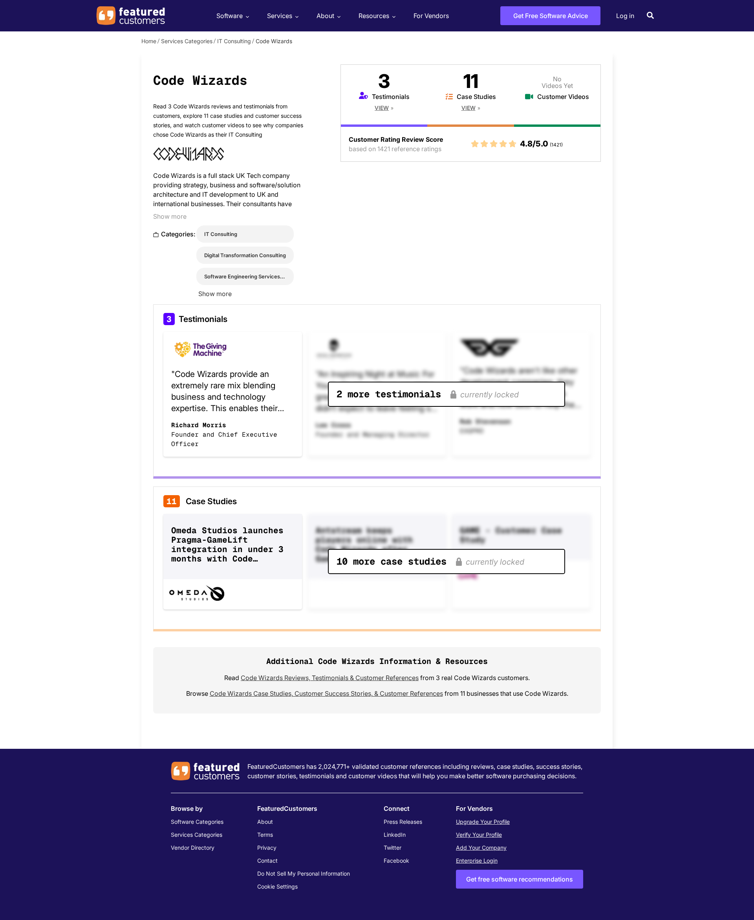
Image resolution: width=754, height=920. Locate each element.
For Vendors (431, 16)
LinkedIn (395, 834)
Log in (625, 16)
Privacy (266, 847)
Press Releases (403, 821)
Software (229, 16)
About (325, 16)
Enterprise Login (477, 860)
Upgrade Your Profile (483, 821)
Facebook (396, 860)
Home (148, 41)
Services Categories (186, 41)
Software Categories (197, 821)
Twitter (392, 847)
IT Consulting (234, 41)
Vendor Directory (192, 847)
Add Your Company (481, 847)
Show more (170, 216)
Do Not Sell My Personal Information (303, 873)
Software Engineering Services (242, 276)
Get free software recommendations (519, 879)
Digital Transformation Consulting (245, 255)
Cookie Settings (277, 886)
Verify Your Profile (479, 834)
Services (279, 16)
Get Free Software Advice (550, 16)
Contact (267, 860)
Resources (374, 16)
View (382, 107)
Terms (265, 834)
